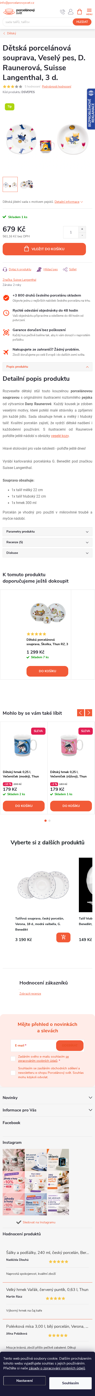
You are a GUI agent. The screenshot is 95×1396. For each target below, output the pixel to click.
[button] (7, 901)
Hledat (82, 22)
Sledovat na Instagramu (39, 1222)
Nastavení (24, 1380)
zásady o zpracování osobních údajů (57, 1368)
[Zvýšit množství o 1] (82, 229)
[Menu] (89, 11)
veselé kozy (60, 436)
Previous (80, 712)
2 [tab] (49, 821)
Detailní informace (67, 202)
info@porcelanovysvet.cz (17, 3)
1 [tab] (45, 821)
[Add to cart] (63, 937)
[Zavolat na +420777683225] (62, 12)
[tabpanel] (47, 634)
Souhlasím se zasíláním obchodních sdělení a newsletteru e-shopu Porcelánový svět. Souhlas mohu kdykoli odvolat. (51, 1072)
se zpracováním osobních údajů (43, 1058)
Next (88, 712)
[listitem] (43, 900)
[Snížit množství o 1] (82, 235)
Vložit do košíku (48, 249)
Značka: (19, 280)
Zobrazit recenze (30, 994)
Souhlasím (70, 1383)
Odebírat (70, 1045)
